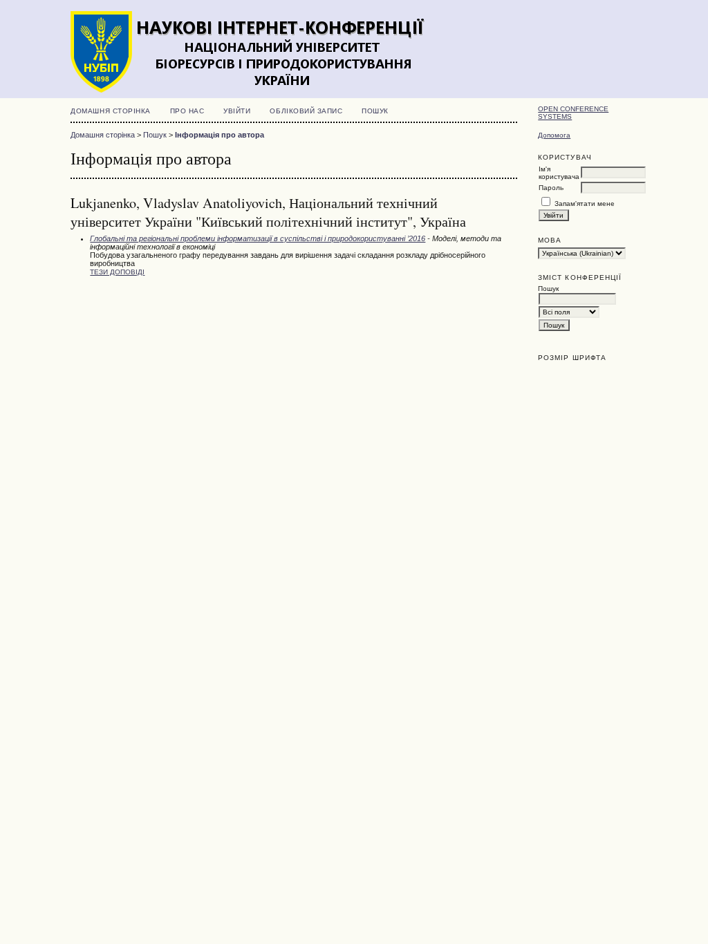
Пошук (375, 111)
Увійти (236, 111)
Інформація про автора (219, 135)
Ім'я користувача (559, 172)
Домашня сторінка (110, 111)
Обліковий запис (306, 111)
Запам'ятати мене (585, 203)
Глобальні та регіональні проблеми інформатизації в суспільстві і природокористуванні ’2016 (257, 238)
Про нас (187, 111)
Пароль (551, 187)
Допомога (554, 135)
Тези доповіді (117, 272)
